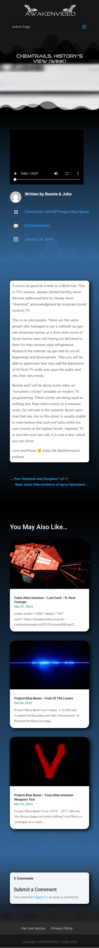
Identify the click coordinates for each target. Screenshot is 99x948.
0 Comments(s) (37, 225)
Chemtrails (33, 212)
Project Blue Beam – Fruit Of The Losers (43, 698)
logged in (41, 897)
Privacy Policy (62, 928)
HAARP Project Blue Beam (67, 212)
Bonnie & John (58, 194)
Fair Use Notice (33, 928)
